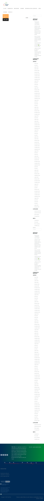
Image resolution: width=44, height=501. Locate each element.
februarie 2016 (37, 206)
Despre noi (10, 8)
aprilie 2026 (36, 280)
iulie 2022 (36, 131)
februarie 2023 (37, 336)
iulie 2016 (36, 199)
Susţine (5, 12)
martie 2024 (36, 322)
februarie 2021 (37, 371)
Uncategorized (37, 216)
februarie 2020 (37, 173)
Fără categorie (37, 214)
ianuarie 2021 (37, 159)
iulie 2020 (36, 166)
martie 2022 (36, 138)
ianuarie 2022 (37, 142)
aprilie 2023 (36, 119)
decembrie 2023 (37, 112)
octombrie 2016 (37, 194)
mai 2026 (36, 65)
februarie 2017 (37, 189)
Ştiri (39, 8)
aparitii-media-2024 (38, 424)
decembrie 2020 (37, 161)
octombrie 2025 (37, 77)
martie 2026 (36, 68)
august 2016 (37, 198)
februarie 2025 (37, 89)
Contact (10, 12)
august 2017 (37, 184)
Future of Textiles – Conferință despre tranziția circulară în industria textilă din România (38, 39)
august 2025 (37, 294)
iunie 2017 (36, 185)
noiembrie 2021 (37, 145)
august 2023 (37, 329)
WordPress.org (37, 225)
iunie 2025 (36, 84)
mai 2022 (36, 135)
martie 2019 (36, 177)
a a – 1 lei (5, 19)
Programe (16, 8)
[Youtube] (5, 455)
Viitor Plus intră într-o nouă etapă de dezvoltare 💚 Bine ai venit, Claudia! (38, 44)
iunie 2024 (36, 103)
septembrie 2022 (37, 128)
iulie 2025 (36, 82)
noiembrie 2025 (37, 75)
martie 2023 (36, 121)
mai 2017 (36, 187)
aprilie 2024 (36, 107)
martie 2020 (36, 385)
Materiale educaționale (31, 8)
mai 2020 (36, 168)
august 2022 (37, 343)
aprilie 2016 (36, 205)
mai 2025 (36, 86)
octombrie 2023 (37, 114)
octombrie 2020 (37, 163)
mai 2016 (36, 203)
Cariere (22, 8)
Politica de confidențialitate (34, 497)
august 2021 (37, 364)
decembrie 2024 (37, 93)
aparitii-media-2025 (38, 212)
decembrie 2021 (37, 357)
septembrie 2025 (37, 79)
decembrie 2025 (37, 287)
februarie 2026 (37, 70)
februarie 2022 (37, 140)
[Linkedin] (3, 455)
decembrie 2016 (37, 191)
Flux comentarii (37, 223)
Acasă (4, 8)
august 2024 (37, 100)
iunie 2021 (36, 154)
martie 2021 (36, 156)
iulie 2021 (36, 152)
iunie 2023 (36, 117)
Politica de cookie (26, 497)
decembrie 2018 (37, 180)
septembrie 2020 (37, 378)
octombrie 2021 (37, 147)
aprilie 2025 (36, 301)
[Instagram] (7, 455)
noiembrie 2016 (37, 192)
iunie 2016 (36, 201)
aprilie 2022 (36, 350)
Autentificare (37, 220)
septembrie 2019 (37, 175)
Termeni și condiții (19, 497)
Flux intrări (36, 222)
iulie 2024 (36, 315)
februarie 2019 (37, 178)
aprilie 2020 (36, 170)
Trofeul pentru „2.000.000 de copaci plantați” (37, 23)
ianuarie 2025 (37, 91)
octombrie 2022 (37, 126)
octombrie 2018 (37, 182)
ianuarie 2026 (37, 72)
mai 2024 (36, 105)
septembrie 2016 (37, 196)
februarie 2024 (37, 110)
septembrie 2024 (37, 98)
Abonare (7, 481)
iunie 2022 (36, 133)
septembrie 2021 (37, 149)
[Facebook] (1, 455)
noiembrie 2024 (37, 308)
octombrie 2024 (37, 96)
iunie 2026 (36, 63)
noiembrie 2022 (37, 124)
